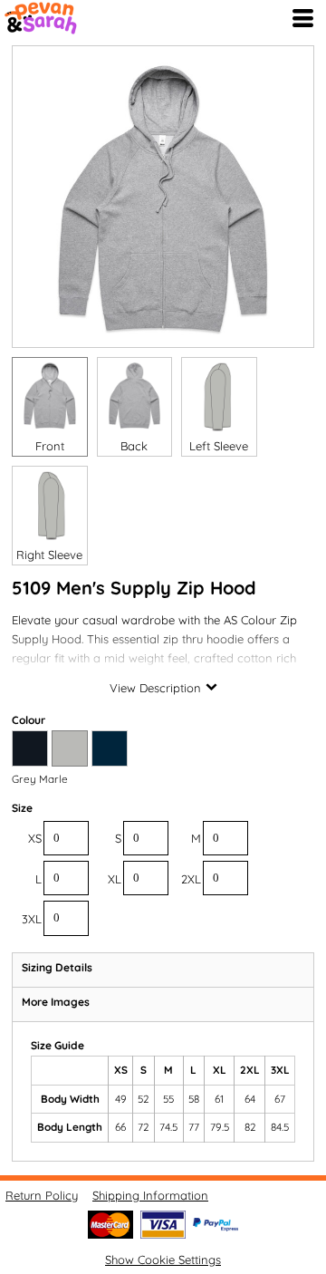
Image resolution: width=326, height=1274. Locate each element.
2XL (191, 879)
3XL (32, 919)
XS (35, 838)
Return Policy (41, 1195)
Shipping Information (150, 1195)
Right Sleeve (49, 554)
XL (114, 879)
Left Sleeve (218, 446)
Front (49, 446)
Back (134, 446)
